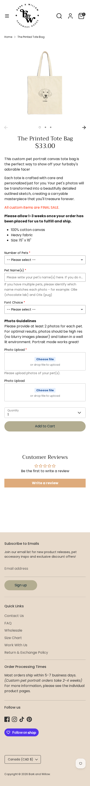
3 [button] (50, 127)
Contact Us (14, 615)
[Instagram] (14, 719)
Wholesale (13, 630)
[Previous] (6, 127)
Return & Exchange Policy (26, 652)
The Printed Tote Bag (31, 37)
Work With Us (15, 645)
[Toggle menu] (7, 16)
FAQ (8, 623)
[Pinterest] (29, 719)
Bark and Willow (39, 774)
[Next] (84, 127)
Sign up (21, 585)
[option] (45, 83)
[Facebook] (7, 719)
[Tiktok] (21, 719)
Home (8, 37)
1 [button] (40, 127)
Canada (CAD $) (20, 759)
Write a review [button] (45, 483)
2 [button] (45, 127)
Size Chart (13, 637)
